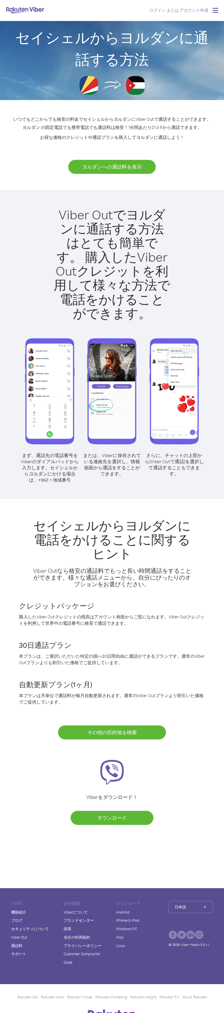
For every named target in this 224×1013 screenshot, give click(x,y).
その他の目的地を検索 (112, 732)
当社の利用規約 (77, 937)
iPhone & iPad (127, 920)
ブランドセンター (79, 920)
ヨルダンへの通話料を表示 (112, 167)
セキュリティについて (30, 928)
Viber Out (19, 937)
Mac (120, 937)
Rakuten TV (169, 997)
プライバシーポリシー (83, 945)
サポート (18, 953)
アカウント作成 (194, 10)
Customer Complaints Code (82, 958)
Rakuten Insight (143, 997)
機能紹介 (18, 912)
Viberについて (76, 912)
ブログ (16, 920)
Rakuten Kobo (52, 997)
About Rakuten (194, 997)
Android (123, 912)
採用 (67, 928)
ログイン (157, 10)
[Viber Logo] (25, 10)
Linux (120, 945)
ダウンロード (112, 818)
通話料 (16, 945)
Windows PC (126, 928)
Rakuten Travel (79, 997)
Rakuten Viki (27, 997)
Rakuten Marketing (111, 997)
